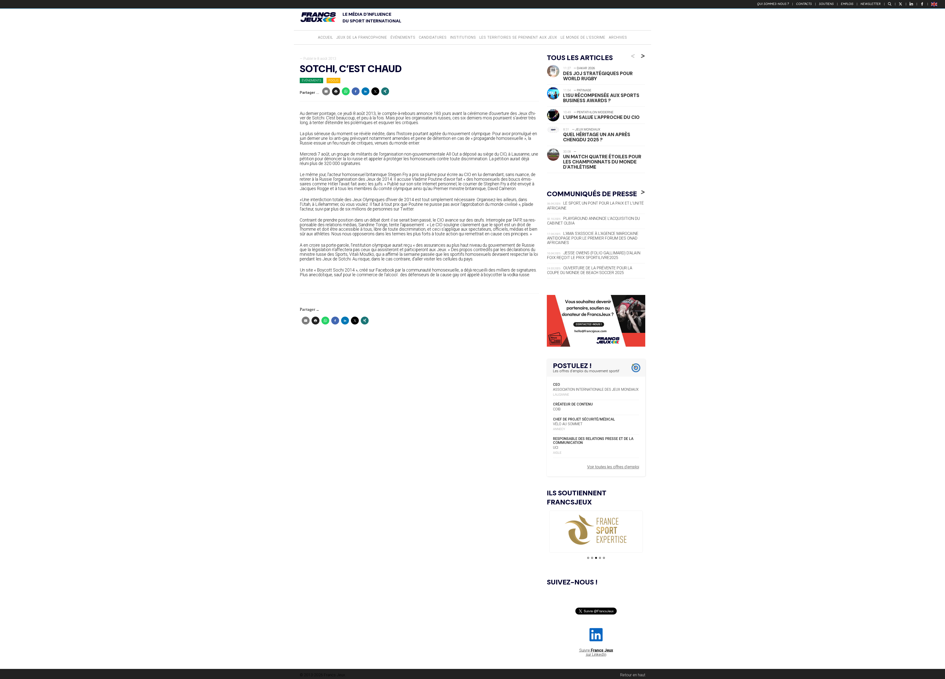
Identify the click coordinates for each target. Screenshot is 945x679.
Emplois (847, 4)
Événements (403, 37)
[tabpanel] (596, 530)
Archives (618, 37)
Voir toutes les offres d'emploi (613, 467)
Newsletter (871, 4)
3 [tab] (596, 558)
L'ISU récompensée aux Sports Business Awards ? (601, 98)
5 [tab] (604, 558)
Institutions (463, 37)
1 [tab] (588, 558)
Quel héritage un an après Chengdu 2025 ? (596, 137)
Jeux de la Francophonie (361, 37)
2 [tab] (592, 558)
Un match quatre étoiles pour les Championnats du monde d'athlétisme (602, 162)
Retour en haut (632, 675)
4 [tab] (600, 558)
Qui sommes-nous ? (773, 4)
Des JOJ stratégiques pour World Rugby (598, 76)
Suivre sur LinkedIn (596, 652)
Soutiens (826, 4)
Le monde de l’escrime (583, 37)
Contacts (804, 4)
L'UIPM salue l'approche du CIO (601, 117)
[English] (934, 4)
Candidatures (433, 37)
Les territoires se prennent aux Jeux (518, 37)
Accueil (325, 37)
